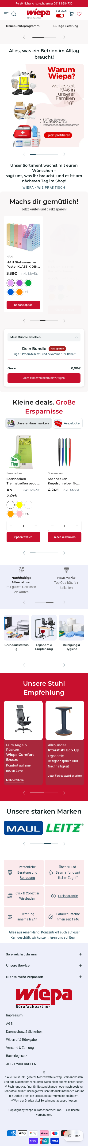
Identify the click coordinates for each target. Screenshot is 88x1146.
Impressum (14, 1015)
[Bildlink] (16, 636)
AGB (9, 1023)
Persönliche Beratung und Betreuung (27, 872)
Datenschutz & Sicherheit (24, 1031)
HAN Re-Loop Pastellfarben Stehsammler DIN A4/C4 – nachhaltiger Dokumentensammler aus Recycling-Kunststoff (49, 269)
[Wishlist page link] (79, 13)
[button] (13, 13)
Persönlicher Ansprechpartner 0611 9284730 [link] (44, 3)
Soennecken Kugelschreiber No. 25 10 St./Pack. (63, 481)
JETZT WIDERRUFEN (21, 1064)
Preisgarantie (68, 896)
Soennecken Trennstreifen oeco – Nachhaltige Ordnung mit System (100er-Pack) (23, 481)
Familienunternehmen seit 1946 (65, 25)
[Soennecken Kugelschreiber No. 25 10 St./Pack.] (65, 452)
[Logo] (38, 14)
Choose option (49, 309)
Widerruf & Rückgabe (21, 1039)
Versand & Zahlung (20, 1048)
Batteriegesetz (16, 1056)
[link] (23, 828)
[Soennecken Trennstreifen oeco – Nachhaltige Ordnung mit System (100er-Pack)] (23, 452)
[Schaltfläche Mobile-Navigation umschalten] (6, 14)
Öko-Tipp (22, 26)
